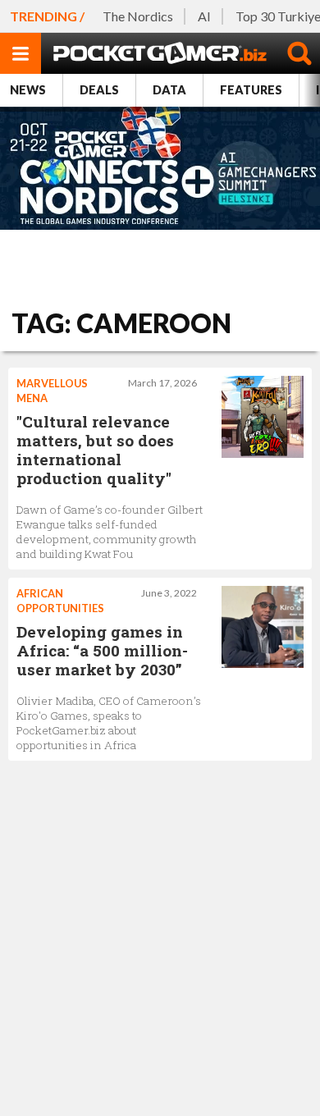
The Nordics (138, 16)
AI (204, 16)
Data (169, 90)
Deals (99, 90)
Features (251, 90)
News (28, 90)
